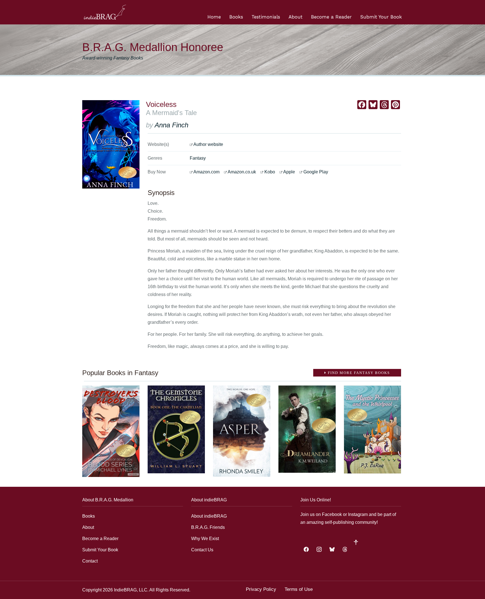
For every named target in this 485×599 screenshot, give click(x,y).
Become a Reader (331, 17)
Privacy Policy (261, 589)
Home (214, 17)
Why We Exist (205, 538)
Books (236, 17)
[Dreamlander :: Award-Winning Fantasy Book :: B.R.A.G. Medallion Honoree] (307, 429)
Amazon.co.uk (242, 171)
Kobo (269, 171)
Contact (90, 561)
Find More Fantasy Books (358, 373)
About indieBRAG (209, 516)
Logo (105, 12)
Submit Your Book (381, 17)
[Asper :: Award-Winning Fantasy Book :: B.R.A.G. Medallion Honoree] (241, 431)
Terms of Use (299, 589)
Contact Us (202, 549)
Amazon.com (206, 171)
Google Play (315, 171)
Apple (289, 171)
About (296, 17)
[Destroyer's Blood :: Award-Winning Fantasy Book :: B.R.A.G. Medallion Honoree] (110, 431)
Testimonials (265, 17)
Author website (208, 144)
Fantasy (198, 158)
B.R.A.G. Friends (208, 527)
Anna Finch (171, 125)
